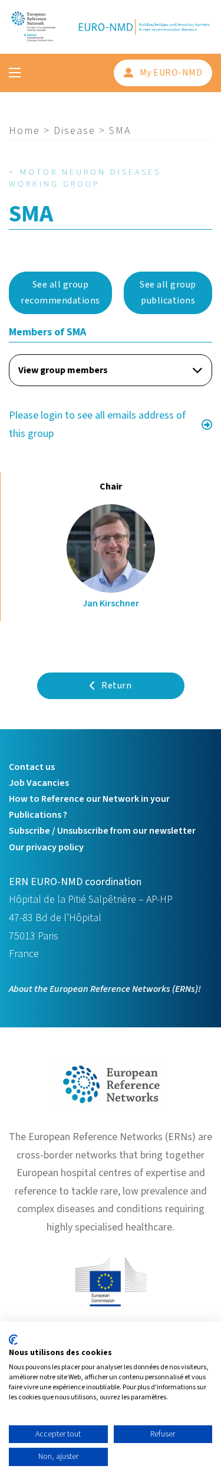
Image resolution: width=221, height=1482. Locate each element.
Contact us (32, 766)
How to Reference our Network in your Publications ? (89, 806)
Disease (74, 130)
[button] (110, 370)
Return (116, 685)
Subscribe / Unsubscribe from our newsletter (102, 830)
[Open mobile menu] (15, 72)
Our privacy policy (46, 847)
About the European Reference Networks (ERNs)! (105, 988)
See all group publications (168, 292)
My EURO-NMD (171, 72)
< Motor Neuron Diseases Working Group (85, 178)
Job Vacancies (39, 782)
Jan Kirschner (111, 603)
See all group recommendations (60, 292)
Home (24, 130)
